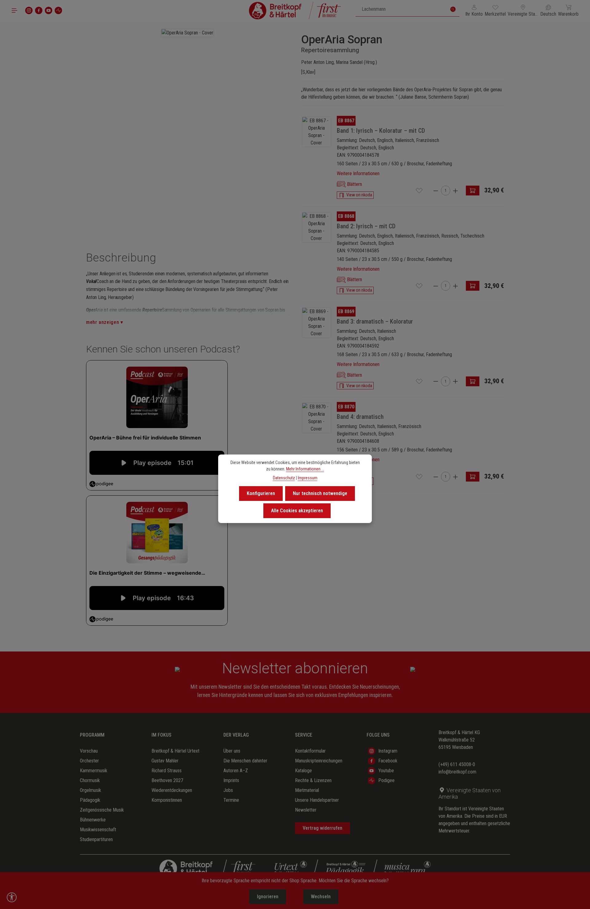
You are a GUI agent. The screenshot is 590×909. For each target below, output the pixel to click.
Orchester (89, 761)
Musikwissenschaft (98, 829)
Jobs (228, 790)
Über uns (231, 751)
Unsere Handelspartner (317, 800)
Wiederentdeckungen (171, 790)
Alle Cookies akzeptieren (297, 511)
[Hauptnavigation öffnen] (14, 10)
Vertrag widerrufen (322, 828)
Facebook (387, 761)
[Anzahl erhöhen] (455, 190)
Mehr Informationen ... (305, 468)
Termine (231, 800)
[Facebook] (38, 10)
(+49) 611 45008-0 (457, 764)
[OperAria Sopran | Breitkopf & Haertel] (187, 33)
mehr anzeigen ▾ (104, 322)
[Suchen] (452, 9)
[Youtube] (48, 10)
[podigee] (58, 10)
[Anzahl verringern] (435, 190)
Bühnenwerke (93, 820)
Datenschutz (284, 477)
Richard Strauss (166, 770)
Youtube (386, 770)
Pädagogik (90, 800)
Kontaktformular (310, 751)
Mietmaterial (307, 790)
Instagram (387, 751)
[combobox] (401, 9)
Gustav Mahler (165, 761)
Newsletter (306, 810)
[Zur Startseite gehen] (295, 10)
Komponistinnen (166, 800)
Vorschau (89, 751)
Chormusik (90, 780)
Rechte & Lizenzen (313, 780)
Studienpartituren (96, 839)
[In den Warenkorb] (472, 190)
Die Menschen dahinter (245, 761)
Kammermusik (93, 770)
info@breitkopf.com (457, 772)
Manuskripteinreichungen (318, 761)
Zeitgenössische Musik (102, 810)
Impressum (307, 477)
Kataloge (303, 770)
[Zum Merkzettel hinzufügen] (419, 190)
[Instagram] (29, 10)
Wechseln (321, 896)
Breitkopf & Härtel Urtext (175, 751)
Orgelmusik (90, 790)
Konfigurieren (261, 493)
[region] (187, 128)
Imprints (231, 780)
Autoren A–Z (235, 770)
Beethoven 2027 (167, 780)
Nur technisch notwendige (320, 493)
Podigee (386, 780)
